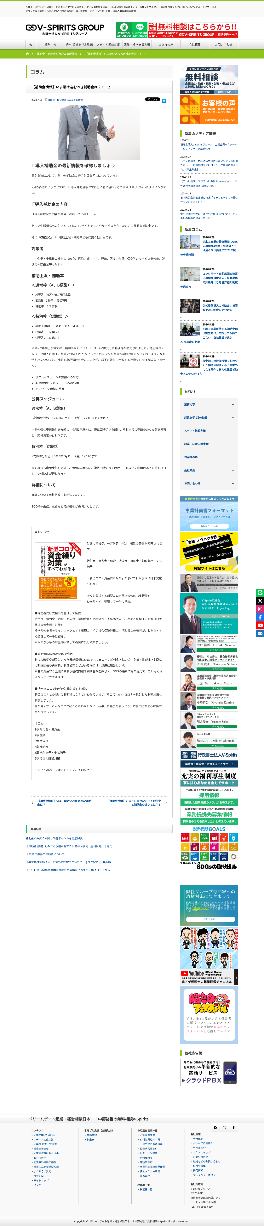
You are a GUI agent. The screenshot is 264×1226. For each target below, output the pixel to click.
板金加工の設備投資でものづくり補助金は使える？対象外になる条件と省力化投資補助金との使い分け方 (209, 367)
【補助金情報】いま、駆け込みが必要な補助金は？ (64, 803)
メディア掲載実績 (195, 431)
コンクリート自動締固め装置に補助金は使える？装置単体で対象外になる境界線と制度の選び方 (209, 280)
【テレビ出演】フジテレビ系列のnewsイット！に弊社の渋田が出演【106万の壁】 (208, 183)
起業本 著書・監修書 (45, 1144)
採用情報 (198, 1170)
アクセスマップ (201, 1152)
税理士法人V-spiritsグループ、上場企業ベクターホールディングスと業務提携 (208, 147)
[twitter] (224, 1127)
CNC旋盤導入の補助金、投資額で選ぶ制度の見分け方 (220, 308)
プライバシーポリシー (205, 1175)
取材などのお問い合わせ (207, 1161)
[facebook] (233, 1127)
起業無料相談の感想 (45, 1162)
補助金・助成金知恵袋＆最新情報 (57, 54)
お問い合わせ (192, 483)
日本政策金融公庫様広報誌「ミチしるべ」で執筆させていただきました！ (209, 200)
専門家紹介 (199, 1147)
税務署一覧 (146, 1189)
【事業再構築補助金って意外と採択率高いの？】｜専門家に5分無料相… (70, 862)
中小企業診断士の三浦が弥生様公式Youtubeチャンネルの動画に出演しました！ (209, 216)
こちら (65, 770)
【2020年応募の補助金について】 (46, 854)
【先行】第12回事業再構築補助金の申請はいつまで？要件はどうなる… (69, 870)
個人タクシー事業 (150, 1171)
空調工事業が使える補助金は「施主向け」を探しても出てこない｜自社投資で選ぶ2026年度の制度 (209, 335)
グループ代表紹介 (203, 1143)
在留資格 (145, 1176)
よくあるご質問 (42, 1171)
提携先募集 (199, 1166)
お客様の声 (191, 457)
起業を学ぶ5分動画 (195, 417)
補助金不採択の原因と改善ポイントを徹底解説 (54, 838)
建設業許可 (146, 1162)
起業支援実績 (41, 1148)
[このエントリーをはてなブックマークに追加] (164, 100)
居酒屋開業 (146, 1158)
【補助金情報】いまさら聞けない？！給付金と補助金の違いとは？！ (134, 803)
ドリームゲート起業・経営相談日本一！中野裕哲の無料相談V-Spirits (128, 1221)
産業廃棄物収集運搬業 (152, 1166)
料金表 (90, 1139)
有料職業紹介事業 (150, 1139)
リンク (37, 1185)
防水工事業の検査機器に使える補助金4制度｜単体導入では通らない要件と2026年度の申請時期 (209, 248)
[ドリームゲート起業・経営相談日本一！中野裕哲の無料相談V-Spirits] (65, 32)
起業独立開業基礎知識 (46, 1166)
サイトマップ (41, 1180)
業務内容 (189, 404)
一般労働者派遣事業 (151, 1144)
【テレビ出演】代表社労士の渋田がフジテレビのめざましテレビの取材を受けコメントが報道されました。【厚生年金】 (209, 165)
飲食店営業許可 (149, 1148)
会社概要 (189, 470)
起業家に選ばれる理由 (46, 1153)
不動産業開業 (147, 1135)
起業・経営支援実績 (196, 444)
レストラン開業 (149, 1153)
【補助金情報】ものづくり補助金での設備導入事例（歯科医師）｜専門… (70, 846)
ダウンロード (41, 1176)
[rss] (215, 1127)
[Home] (29, 54)
